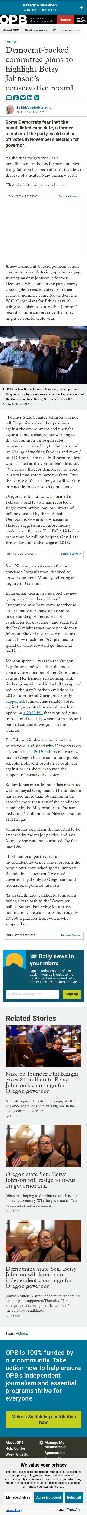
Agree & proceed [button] (48, 1497)
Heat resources (36, 30)
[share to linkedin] (29, 97)
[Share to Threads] (36, 97)
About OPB (11, 30)
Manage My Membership (55, 1444)
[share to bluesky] (22, 97)
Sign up (72, 994)
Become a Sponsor (68, 196)
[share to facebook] (16, 97)
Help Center (15, 1448)
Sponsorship (55, 1453)
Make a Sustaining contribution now (43, 1419)
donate (65, 20)
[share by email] (9, 97)
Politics (11, 41)
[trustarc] (73, 1510)
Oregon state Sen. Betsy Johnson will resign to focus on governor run (40, 1180)
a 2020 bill (33, 713)
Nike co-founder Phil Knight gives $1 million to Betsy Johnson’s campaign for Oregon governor (42, 1082)
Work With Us (17, 1454)
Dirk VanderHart (33, 107)
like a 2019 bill (36, 751)
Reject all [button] (74, 1497)
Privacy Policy (14, 1510)
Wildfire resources (66, 30)
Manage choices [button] (18, 1497)
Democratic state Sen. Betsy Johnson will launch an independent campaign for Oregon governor (41, 1277)
